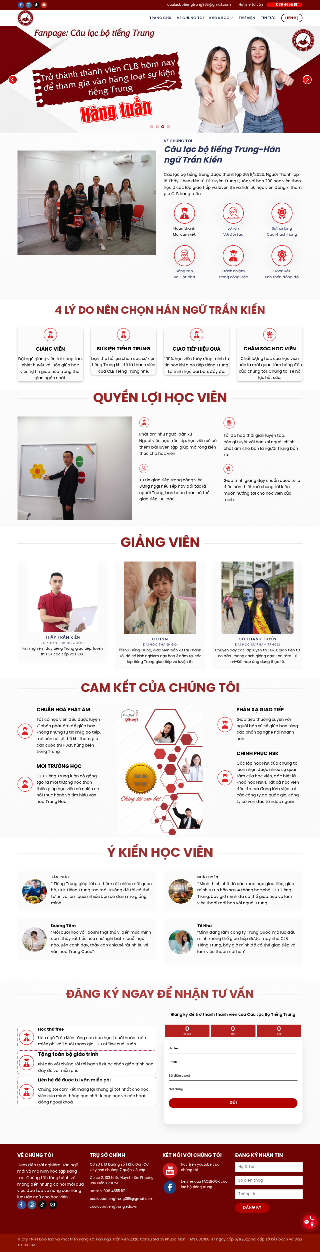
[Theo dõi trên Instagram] (29, 5)
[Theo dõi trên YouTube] (44, 5)
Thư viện (246, 18)
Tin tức (268, 18)
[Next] (307, 80)
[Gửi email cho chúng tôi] (52, 1206)
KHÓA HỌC (219, 18)
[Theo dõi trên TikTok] (36, 5)
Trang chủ (160, 18)
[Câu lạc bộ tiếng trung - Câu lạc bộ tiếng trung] (34, 18)
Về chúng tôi (190, 18)
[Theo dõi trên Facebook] (21, 5)
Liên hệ (291, 18)
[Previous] (12, 80)
